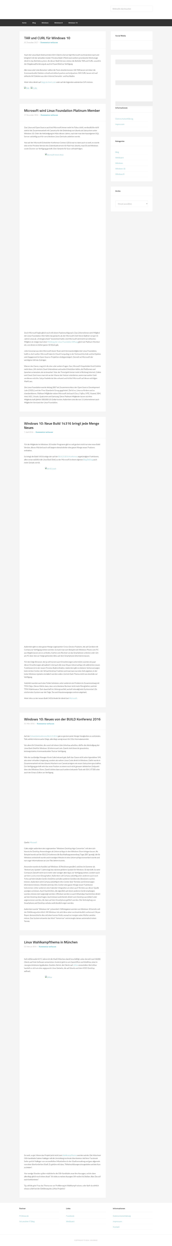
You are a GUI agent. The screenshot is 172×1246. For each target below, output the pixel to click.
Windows (119, 163)
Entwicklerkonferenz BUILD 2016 (44, 736)
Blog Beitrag (88, 459)
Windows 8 (119, 174)
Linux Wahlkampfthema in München (51, 942)
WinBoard (119, 157)
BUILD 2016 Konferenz (67, 456)
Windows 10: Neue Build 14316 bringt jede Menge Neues (61, 425)
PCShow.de (24, 1216)
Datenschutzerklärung (124, 119)
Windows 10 (120, 168)
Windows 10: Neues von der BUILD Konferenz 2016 (62, 719)
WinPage (38, 9)
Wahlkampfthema (70, 1155)
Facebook (70, 1216)
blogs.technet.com (48, 82)
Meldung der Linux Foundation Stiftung (63, 342)
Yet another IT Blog (27, 1221)
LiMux (75, 965)
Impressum (119, 124)
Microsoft (73, 698)
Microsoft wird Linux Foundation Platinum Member (62, 110)
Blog (117, 152)
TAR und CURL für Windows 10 (47, 38)
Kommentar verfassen (49, 42)
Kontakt (116, 1227)
